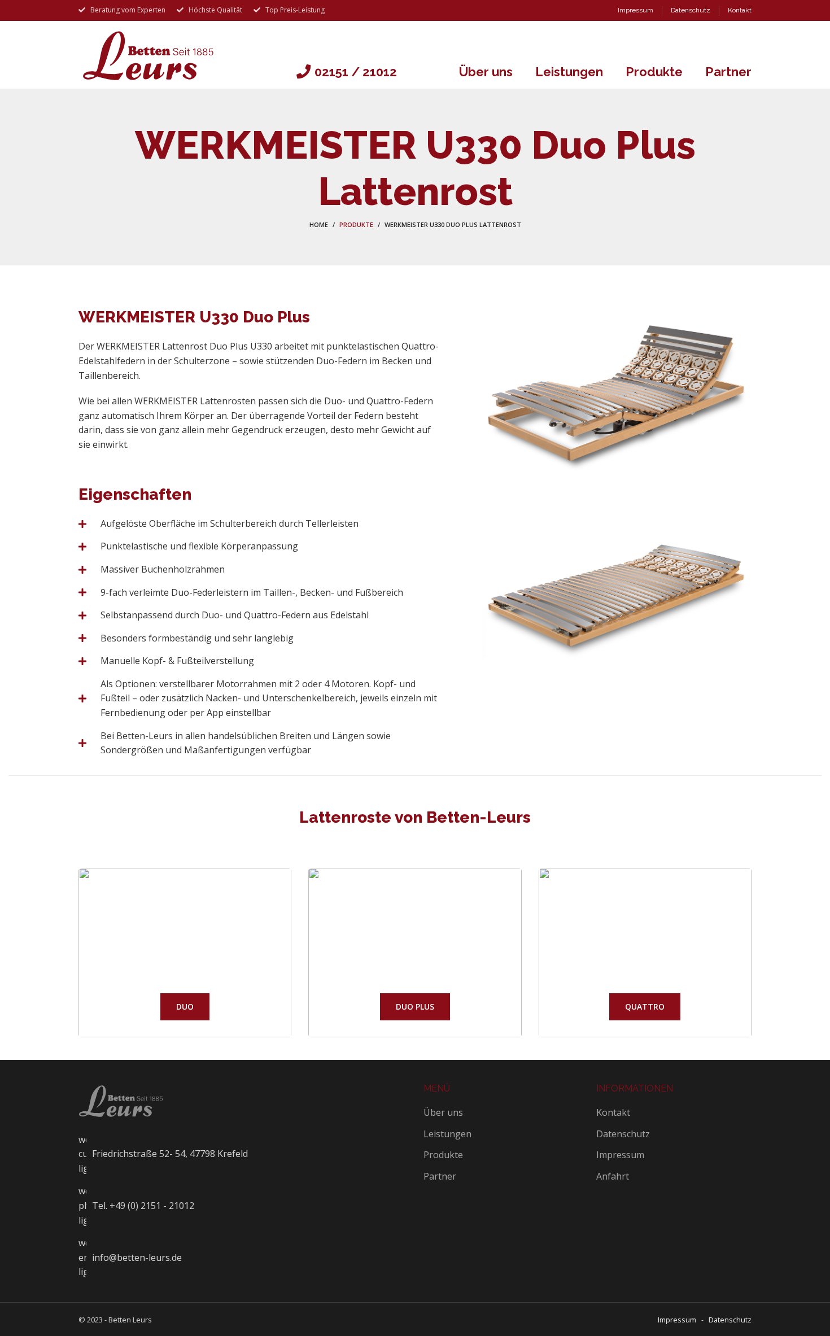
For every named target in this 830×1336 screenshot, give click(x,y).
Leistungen (447, 1134)
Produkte (356, 224)
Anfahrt (612, 1176)
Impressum (620, 1155)
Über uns (443, 1112)
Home (318, 224)
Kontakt (613, 1112)
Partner (439, 1176)
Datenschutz (623, 1134)
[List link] (242, 1206)
